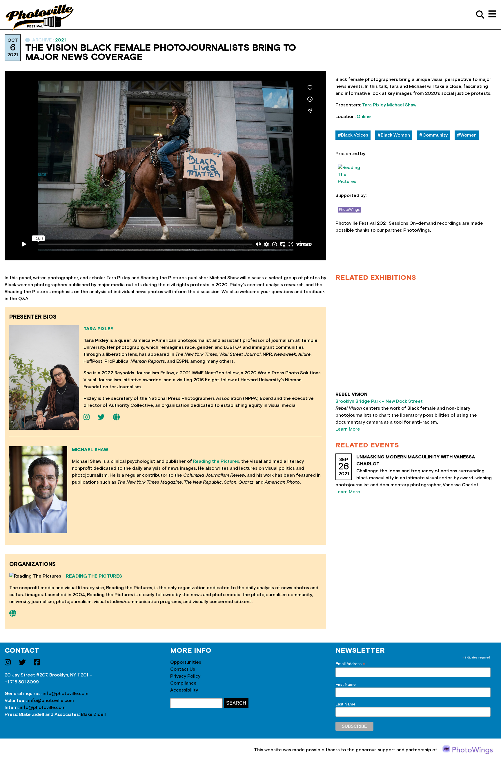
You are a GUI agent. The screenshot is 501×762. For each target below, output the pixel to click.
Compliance (183, 683)
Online (364, 116)
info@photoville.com (65, 693)
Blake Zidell (93, 714)
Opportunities (185, 662)
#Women (467, 135)
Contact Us (182, 669)
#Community (433, 135)
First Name (345, 684)
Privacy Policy (185, 676)
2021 (60, 40)
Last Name (345, 704)
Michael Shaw (401, 105)
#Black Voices (353, 135)
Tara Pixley (374, 105)
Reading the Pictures (216, 461)
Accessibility (184, 690)
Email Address (350, 664)
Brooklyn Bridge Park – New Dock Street (379, 401)
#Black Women (393, 135)
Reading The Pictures (94, 576)
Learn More (347, 429)
